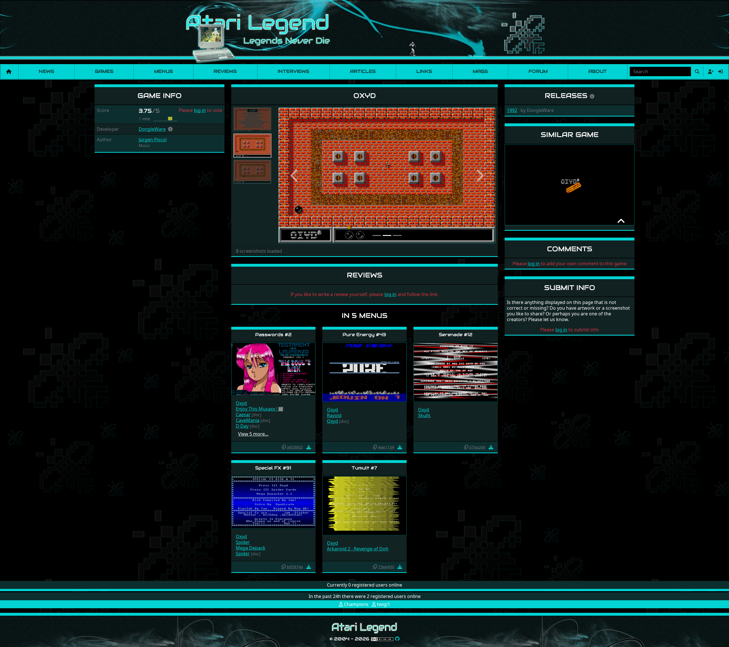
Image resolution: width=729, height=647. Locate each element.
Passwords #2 (273, 335)
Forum (538, 71)
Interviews (293, 71)
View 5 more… (253, 434)
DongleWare (152, 129)
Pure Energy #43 (364, 335)
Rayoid (334, 415)
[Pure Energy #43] (364, 372)
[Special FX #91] (273, 502)
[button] (170, 129)
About (597, 71)
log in (200, 110)
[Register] (709, 71)
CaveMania (247, 420)
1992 (512, 110)
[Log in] (720, 71)
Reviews (225, 71)
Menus (163, 71)
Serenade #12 (455, 335)
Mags (480, 71)
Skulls (424, 415)
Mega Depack (250, 548)
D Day (242, 426)
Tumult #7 (364, 468)
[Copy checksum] (284, 447)
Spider (243, 542)
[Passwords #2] (273, 369)
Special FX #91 (273, 468)
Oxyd (241, 403)
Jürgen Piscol (153, 139)
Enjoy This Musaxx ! (257, 409)
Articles (363, 71)
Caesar (243, 414)
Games (104, 71)
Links (424, 71)
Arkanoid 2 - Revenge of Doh (357, 549)
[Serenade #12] (455, 372)
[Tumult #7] (364, 505)
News (46, 71)
